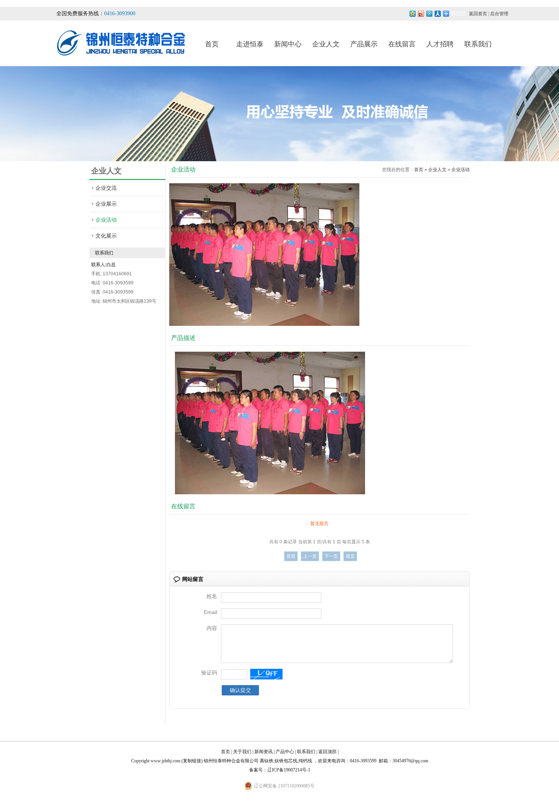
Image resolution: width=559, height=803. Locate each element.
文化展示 (106, 236)
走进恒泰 (250, 44)
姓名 (211, 596)
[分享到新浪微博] (420, 13)
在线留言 (402, 44)
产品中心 (285, 751)
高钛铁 (266, 760)
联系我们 (478, 44)
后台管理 (499, 13)
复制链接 (192, 760)
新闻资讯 (263, 751)
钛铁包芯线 (286, 760)
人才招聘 (440, 44)
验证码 (209, 673)
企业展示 (106, 204)
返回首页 (478, 13)
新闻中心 (288, 44)
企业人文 (326, 44)
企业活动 (106, 220)
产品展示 (364, 44)
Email (210, 612)
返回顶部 (327, 751)
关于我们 (242, 751)
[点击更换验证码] (266, 674)
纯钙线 (305, 760)
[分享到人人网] (437, 13)
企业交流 (106, 188)
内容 (211, 628)
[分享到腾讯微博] (429, 13)
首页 (212, 44)
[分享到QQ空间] (412, 13)
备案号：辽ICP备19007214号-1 (279, 770)
